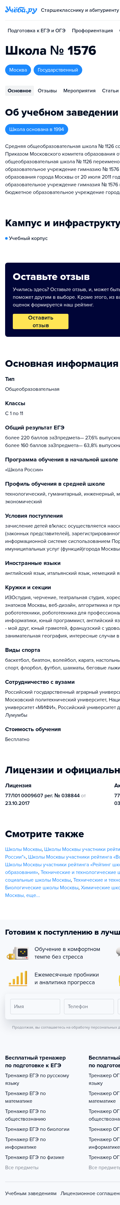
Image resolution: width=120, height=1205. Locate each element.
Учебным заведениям (31, 1193)
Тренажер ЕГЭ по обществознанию (25, 1115)
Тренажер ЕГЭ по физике (34, 1157)
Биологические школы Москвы (41, 887)
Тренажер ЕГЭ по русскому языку (37, 1079)
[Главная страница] (21, 10)
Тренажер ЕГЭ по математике (25, 1097)
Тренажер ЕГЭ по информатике (25, 1143)
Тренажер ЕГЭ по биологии (37, 1129)
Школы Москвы (23, 849)
